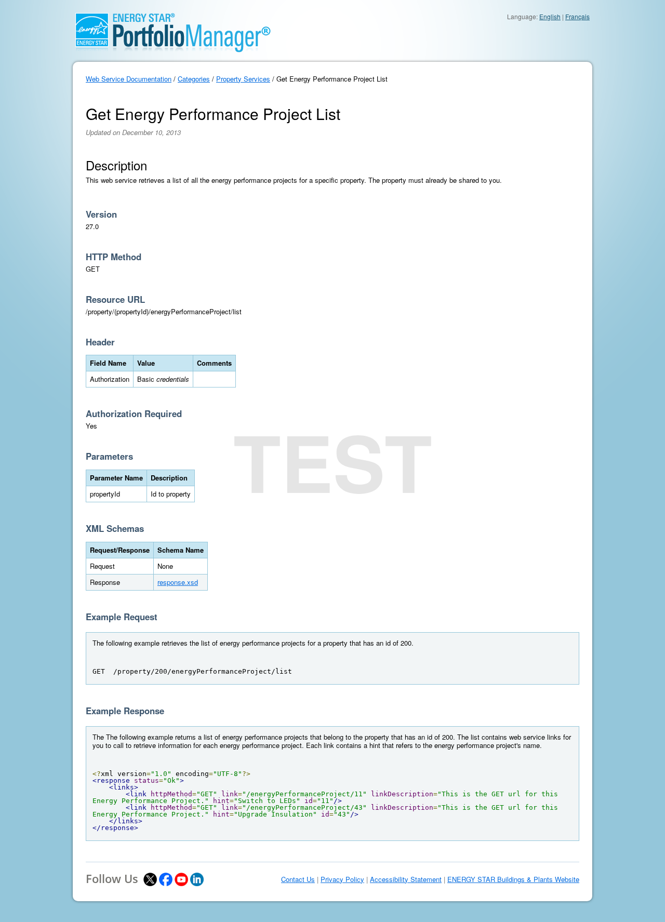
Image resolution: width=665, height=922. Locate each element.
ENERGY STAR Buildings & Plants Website (513, 879)
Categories (194, 79)
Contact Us (298, 879)
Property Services (243, 79)
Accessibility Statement (406, 879)
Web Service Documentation (128, 79)
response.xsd (177, 582)
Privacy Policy (342, 879)
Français (577, 16)
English (550, 16)
